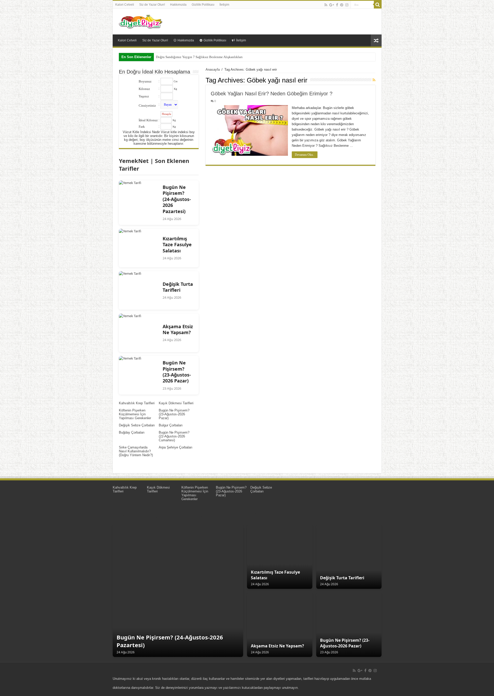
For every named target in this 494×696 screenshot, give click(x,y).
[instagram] (347, 5)
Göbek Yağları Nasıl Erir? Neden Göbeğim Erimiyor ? (271, 93)
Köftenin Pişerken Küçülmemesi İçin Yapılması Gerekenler (135, 414)
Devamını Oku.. (304, 155)
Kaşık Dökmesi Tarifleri (176, 403)
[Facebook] (337, 5)
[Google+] (331, 5)
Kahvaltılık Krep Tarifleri (137, 403)
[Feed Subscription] (374, 80)
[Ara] (378, 4)
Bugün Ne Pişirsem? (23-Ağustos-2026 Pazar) (174, 414)
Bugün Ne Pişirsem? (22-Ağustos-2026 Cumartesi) (174, 436)
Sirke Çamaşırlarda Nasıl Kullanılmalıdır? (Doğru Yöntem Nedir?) (136, 451)
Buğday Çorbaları (132, 432)
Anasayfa (213, 69)
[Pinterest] (342, 5)
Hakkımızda (178, 4)
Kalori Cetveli (124, 4)
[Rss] (326, 5)
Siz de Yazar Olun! (152, 4)
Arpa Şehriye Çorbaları (175, 447)
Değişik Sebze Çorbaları (137, 425)
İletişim (224, 4)
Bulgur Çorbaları (171, 425)
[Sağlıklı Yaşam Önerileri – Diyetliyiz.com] (141, 20)
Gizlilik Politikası (203, 4)
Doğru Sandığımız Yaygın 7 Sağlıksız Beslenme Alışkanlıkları (199, 57)
